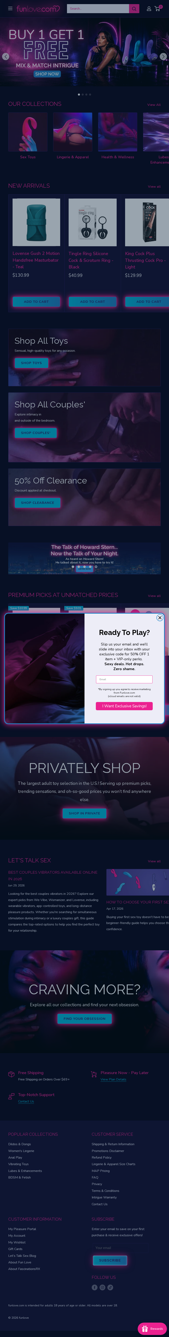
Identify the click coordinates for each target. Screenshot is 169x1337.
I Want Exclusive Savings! (124, 706)
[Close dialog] (160, 617)
